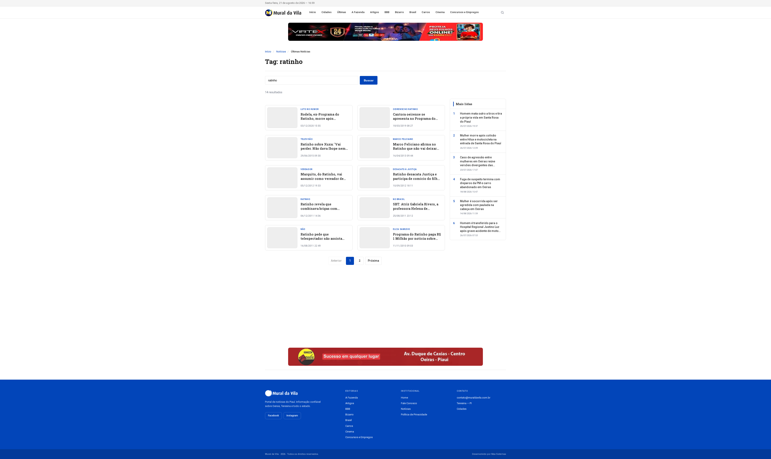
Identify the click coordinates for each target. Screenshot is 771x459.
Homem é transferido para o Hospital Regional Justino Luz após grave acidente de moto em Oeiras (479, 227)
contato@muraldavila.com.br (473, 397)
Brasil (412, 12)
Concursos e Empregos (464, 12)
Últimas (341, 12)
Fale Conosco (409, 403)
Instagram (292, 415)
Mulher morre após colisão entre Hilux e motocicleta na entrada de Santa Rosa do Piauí (480, 139)
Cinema (440, 12)
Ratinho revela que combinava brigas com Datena (319, 208)
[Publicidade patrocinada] (385, 32)
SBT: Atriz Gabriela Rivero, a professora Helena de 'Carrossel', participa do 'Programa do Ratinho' (415, 210)
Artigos (374, 12)
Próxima (373, 260)
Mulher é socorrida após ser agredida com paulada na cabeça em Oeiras (479, 205)
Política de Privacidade (414, 414)
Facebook (273, 415)
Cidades (326, 12)
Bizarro (399, 12)
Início (312, 12)
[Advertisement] (355, 311)
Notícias (281, 51)
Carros (426, 12)
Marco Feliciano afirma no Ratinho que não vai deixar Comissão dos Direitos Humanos (415, 150)
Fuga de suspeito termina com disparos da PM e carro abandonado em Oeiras (480, 183)
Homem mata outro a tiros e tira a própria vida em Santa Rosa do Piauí (481, 117)
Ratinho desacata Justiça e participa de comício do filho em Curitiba (416, 178)
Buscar (368, 80)
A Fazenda (358, 12)
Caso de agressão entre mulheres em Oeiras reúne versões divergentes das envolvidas (477, 161)
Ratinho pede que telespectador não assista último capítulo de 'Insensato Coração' (325, 240)
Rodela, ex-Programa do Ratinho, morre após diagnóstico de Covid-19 (320, 118)
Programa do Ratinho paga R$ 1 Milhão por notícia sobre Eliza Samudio (417, 238)
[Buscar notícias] (502, 12)
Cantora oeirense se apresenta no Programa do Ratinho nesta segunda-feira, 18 (416, 120)
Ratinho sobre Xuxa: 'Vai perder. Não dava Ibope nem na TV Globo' (323, 148)
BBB (386, 12)
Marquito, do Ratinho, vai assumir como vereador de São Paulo (322, 178)
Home (404, 397)
